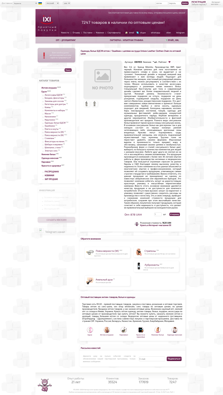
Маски (48, 113)
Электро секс (51, 150)
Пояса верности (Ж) (54, 132)
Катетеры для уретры (55, 104)
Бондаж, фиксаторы (54, 98)
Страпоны (150, 250)
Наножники (50, 116)
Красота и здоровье (51, 165)
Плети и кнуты (51, 129)
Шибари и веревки (54, 144)
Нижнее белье (49, 154)
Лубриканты (152, 264)
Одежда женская (50, 158)
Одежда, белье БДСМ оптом (95, 50)
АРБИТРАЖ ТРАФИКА (133, 40)
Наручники (50, 120)
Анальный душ (104, 279)
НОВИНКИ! (49, 175)
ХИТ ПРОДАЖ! (51, 179)
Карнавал (46, 162)
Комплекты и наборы (55, 110)
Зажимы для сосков (54, 101)
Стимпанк (49, 138)
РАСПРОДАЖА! (52, 171)
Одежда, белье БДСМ (55, 123)
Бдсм (44, 91)
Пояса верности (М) (54, 135)
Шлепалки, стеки (53, 147)
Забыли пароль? (199, 4)
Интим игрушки (49, 88)
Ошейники (50, 126)
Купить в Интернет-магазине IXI (155, 225)
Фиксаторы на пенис (55, 141)
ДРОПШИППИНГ (68, 40)
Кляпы (48, 107)
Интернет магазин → (216, 3)
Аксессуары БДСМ (53, 95)
